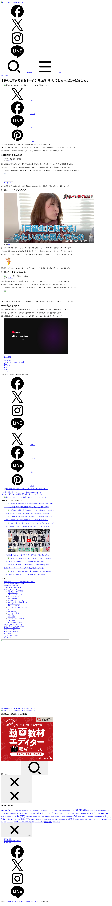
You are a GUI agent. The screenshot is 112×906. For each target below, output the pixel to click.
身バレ (6, 371)
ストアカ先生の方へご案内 (12, 587)
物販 (25, 819)
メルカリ (96, 813)
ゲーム (32, 813)
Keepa (32, 810)
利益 (87, 816)
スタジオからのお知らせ (12, 628)
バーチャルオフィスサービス (13, 624)
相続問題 (40, 819)
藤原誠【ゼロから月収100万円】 (22, 822)
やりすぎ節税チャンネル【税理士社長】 (96, 810)
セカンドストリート (66, 813)
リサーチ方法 (8, 816)
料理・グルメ (12, 615)
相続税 (47, 819)
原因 (5, 364)
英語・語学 (11, 617)
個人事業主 (38, 816)
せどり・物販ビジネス (11, 635)
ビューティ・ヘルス (14, 604)
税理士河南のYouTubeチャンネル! (91, 819)
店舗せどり (7, 819)
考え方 (10, 821)
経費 (6, 821)
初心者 (77, 816)
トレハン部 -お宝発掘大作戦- (80, 813)
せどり (78, 810)
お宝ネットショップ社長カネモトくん (44, 810)
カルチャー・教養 (13, 613)
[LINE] (17, 57)
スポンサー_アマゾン (47, 813)
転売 (48, 822)
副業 (107, 816)
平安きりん (7, 183)
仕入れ (18, 816)
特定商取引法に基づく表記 (12, 841)
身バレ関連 (4, 75)
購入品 (33, 821)
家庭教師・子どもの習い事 (16, 618)
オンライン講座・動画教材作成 (17, 602)
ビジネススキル (13, 593)
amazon (6, 810)
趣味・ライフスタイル (15, 606)
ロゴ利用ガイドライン (11, 842)
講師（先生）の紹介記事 (15, 591)
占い (9, 609)
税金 (106, 819)
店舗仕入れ (17, 819)
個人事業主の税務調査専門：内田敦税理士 (58, 816)
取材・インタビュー (10, 629)
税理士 (74, 819)
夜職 (5, 367)
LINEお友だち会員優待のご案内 (14, 583)
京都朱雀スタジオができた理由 (14, 626)
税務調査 (64, 819)
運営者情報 (7, 839)
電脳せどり (56, 821)
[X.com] (17, 31)
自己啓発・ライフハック (15, 600)
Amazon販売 (25, 810)
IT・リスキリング (13, 596)
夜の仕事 (7, 365)
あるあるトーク (9, 360)
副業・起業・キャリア (15, 595)
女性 (5, 369)
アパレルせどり (11, 813)
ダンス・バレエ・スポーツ (16, 622)
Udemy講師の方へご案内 (12, 585)
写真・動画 (11, 620)
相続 (33, 819)
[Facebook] (17, 17)
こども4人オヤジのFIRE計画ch (62, 810)
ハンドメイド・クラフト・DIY (17, 607)
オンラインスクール (10, 589)
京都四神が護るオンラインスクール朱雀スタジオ (20, 901)
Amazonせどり (17, 810)
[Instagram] (17, 44)
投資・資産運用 (13, 598)
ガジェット (7, 637)
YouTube (10, 160)
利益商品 (96, 816)
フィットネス (12, 611)
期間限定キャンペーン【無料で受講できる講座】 (19, 582)
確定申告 (55, 819)
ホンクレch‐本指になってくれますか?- (16, 362)
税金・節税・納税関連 (11, 631)
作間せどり (29, 816)
